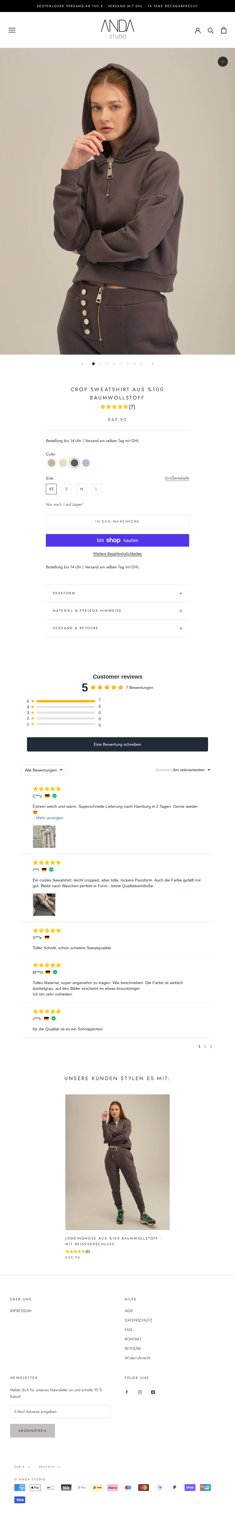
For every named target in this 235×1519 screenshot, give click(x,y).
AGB (129, 1311)
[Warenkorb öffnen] (223, 30)
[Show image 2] (100, 363)
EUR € (19, 1467)
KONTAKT (133, 1339)
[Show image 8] (141, 363)
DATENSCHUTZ (138, 1320)
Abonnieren (32, 1430)
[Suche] (211, 30)
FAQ (128, 1329)
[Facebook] (127, 1391)
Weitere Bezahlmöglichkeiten (117, 553)
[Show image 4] (114, 363)
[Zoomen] (223, 62)
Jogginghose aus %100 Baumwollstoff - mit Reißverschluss (113, 1241)
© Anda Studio (30, 1479)
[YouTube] (153, 1391)
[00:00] (117, 201)
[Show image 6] (127, 363)
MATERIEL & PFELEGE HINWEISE (87, 610)
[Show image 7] (134, 363)
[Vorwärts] (153, 363)
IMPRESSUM (20, 1311)
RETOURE (133, 1348)
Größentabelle (177, 478)
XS (51, 489)
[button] (51, 463)
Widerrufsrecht (137, 1358)
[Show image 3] (107, 363)
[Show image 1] (93, 363)
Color (51, 454)
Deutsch (47, 1467)
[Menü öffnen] (12, 30)
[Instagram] (140, 1391)
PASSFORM (64, 593)
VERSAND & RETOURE (76, 628)
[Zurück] (82, 363)
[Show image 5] (121, 363)
